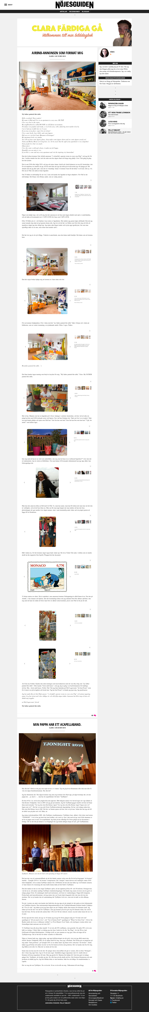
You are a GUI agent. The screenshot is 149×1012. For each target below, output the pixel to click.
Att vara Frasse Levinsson (119, 112)
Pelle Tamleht (114, 130)
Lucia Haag (112, 121)
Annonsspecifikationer (96, 998)
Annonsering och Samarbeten (94, 994)
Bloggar (85, 11)
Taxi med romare (113, 114)
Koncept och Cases (95, 1000)
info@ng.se (119, 998)
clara (51, 56)
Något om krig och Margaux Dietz (118, 105)
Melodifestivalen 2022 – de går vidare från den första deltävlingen (119, 132)
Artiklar (63, 11)
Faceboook (116, 1000)
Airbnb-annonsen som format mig (57, 52)
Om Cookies (93, 1005)
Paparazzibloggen (116, 103)
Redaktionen (93, 1002)
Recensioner (74, 11)
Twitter (114, 1002)
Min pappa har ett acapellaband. (57, 724)
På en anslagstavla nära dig (116, 123)
